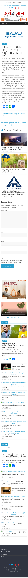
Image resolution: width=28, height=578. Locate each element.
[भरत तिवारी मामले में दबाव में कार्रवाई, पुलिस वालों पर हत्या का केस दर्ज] (13, 422)
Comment (4, 210)
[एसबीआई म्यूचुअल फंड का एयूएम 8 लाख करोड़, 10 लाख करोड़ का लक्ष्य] (13, 496)
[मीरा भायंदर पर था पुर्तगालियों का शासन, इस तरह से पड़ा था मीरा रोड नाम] (8, 481)
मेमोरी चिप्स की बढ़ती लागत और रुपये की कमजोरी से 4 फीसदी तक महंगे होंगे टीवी (12, 148)
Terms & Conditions (6, 552)
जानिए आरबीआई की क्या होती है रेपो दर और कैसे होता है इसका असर (14, 532)
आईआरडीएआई (12, 571)
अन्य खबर (5, 340)
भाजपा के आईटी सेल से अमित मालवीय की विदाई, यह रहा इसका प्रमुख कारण (18, 366)
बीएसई (7, 570)
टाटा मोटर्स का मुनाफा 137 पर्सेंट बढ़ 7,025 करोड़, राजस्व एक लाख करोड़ (14, 124)
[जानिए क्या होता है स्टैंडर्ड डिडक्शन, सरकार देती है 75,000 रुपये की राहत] (14, 448)
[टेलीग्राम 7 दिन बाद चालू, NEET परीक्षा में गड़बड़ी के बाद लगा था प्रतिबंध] (13, 412)
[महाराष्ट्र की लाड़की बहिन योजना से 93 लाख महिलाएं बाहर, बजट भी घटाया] (13, 392)
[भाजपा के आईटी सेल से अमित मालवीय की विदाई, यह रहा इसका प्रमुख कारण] (6, 364)
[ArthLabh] (3, 23)
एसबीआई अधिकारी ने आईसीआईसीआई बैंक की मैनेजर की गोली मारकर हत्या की (13, 345)
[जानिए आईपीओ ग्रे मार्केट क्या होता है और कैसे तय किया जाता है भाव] (6, 488)
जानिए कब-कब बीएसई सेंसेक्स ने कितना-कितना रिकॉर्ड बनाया (12, 507)
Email (3, 241)
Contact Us (4, 557)
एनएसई (4, 570)
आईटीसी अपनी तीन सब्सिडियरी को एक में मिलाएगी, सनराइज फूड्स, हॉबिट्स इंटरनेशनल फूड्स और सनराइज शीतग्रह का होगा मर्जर (13, 192)
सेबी (10, 570)
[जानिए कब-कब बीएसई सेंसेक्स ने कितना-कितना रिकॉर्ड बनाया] (5, 506)
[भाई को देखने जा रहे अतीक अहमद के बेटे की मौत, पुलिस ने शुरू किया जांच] (13, 373)
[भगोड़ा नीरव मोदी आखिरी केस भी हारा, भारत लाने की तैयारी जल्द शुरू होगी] (13, 402)
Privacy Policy (4, 549)
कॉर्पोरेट (4, 44)
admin (14, 58)
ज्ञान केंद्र (4, 451)
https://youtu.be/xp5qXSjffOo (14, 317)
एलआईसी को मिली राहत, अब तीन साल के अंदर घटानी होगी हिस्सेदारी (13, 170)
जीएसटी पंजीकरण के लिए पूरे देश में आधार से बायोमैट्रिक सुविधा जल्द (13, 115)
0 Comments (21, 58)
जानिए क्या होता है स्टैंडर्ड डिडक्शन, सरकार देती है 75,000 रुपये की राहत (14, 455)
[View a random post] (25, 23)
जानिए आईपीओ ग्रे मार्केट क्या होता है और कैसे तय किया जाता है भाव (18, 489)
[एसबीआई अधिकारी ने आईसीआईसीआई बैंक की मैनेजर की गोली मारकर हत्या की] (14, 325)
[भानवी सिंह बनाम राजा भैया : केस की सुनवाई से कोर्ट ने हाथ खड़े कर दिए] (13, 382)
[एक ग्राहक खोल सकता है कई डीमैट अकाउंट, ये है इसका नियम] (13, 471)
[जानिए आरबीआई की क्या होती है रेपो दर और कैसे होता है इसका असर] (7, 531)
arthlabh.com (16, 567)
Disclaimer (4, 554)
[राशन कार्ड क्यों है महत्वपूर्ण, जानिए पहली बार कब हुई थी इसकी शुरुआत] (13, 513)
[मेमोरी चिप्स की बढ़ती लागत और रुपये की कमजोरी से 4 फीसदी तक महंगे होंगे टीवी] (14, 133)
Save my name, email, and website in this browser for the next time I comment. (12, 261)
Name (3, 232)
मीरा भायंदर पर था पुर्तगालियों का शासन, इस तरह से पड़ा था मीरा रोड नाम (12, 482)
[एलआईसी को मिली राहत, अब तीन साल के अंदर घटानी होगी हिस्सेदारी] (14, 155)
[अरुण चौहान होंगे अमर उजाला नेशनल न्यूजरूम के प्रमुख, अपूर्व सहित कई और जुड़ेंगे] (13, 431)
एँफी (17, 571)
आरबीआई (14, 570)
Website (3, 250)
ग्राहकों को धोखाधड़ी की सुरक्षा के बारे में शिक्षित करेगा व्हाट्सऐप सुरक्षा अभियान (13, 525)
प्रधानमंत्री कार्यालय (20, 570)
